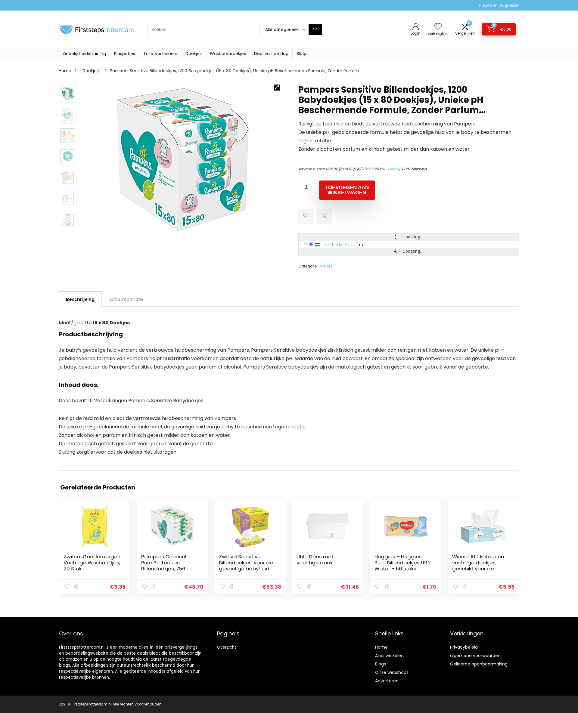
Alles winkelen (389, 656)
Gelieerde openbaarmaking (479, 664)
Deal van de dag (271, 54)
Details (393, 168)
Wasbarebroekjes (228, 54)
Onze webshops (392, 672)
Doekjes (193, 54)
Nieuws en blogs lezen (499, 5)
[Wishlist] (438, 27)
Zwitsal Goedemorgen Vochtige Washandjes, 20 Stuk (92, 562)
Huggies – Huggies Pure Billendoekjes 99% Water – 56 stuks (402, 562)
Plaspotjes (124, 54)
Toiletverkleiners (160, 54)
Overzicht (226, 647)
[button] (277, 88)
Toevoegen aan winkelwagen (347, 190)
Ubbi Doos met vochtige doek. (315, 559)
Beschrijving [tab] (80, 299)
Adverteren (387, 681)
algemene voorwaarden (475, 656)
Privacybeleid (464, 647)
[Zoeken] (315, 29)
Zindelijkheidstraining (84, 54)
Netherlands (337, 245)
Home (65, 71)
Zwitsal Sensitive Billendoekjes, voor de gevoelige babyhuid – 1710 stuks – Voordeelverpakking (246, 568)
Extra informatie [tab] (127, 299)
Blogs (302, 54)
